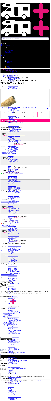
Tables (9, 290)
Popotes (9, 154)
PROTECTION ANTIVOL (13, 222)
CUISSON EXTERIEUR (13, 297)
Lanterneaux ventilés (12, 200)
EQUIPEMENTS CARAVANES (14, 246)
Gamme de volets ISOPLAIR (14, 187)
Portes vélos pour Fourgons (13, 212)
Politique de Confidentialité (8, 315)
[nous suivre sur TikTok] (6, 350)
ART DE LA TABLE (12, 148)
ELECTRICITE (11, 111)
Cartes (9, 167)
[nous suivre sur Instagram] (4, 350)
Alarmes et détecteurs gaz (13, 229)
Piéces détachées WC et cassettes (14, 353)
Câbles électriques (11, 118)
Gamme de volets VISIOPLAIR (14, 189)
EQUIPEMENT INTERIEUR (12, 121)
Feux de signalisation (12, 109)
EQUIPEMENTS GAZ (12, 321)
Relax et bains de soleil (12, 288)
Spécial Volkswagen (12, 391)
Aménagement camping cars (8, 323)
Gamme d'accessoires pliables (14, 142)
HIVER (9, 388)
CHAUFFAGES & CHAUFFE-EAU (15, 312)
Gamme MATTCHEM (12, 362)
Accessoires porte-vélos (12, 216)
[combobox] (25, 38)
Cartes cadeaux (11, 387)
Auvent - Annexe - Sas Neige (14, 271)
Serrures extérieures (12, 399)
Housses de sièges (11, 139)
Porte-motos (10, 218)
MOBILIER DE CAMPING (13, 283)
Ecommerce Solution (10, 352)
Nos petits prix (11, 384)
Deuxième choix (11, 390)
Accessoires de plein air (12, 278)
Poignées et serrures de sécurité (14, 223)
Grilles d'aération (11, 203)
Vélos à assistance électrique (13, 210)
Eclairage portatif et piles (13, 108)
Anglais (8, 65)
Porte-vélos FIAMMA (12, 213)
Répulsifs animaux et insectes (13, 236)
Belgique (8, 62)
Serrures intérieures (11, 395)
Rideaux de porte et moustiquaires (14, 140)
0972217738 (11, 45)
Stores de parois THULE (13, 258)
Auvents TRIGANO (12, 270)
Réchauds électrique (12, 307)
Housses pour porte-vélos (13, 217)
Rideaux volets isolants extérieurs (14, 193)
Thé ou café (10, 157)
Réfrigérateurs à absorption (13, 339)
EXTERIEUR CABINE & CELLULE (15, 173)
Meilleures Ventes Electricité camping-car (11, 325)
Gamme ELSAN (11, 364)
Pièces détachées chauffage (13, 319)
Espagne (8, 67)
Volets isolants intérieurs (12, 128)
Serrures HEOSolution (12, 224)
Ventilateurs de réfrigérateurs (13, 342)
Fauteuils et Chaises (12, 287)
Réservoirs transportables (13, 359)
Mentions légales (6, 314)
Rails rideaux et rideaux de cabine (14, 397)
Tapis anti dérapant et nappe (13, 161)
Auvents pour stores (12, 267)
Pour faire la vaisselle (12, 151)
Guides (9, 166)
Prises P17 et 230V (11, 116)
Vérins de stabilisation (12, 176)
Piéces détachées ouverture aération (15, 204)
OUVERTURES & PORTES (14, 197)
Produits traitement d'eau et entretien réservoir (17, 368)
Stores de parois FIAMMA (13, 257)
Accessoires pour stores (12, 266)
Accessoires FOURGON (13, 386)
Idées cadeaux (10, 389)
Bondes (9, 356)
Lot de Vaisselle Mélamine (13, 149)
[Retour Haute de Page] (0, 354)
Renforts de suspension (12, 180)
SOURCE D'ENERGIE (13, 86)
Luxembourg (9, 61)
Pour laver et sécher (12, 294)
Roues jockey (10, 251)
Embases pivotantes (12, 123)
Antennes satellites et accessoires (14, 78)
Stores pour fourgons (12, 259)
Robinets (9, 374)
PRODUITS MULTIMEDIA (14, 71)
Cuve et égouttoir (11, 308)
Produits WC (10, 366)
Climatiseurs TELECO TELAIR (14, 320)
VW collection (11, 171)
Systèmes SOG (11, 351)
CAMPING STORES (10, 254)
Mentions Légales (22, 352)
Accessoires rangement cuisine (14, 163)
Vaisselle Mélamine (12, 150)
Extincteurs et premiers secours (14, 244)
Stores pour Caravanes (12, 247)
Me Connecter (46, 370)
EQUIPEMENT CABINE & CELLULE (16, 122)
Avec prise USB (11, 112)
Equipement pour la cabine (13, 125)
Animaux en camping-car (13, 169)
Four (9, 309)
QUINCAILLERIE (10, 382)
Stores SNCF (10, 206)
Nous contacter (9, 50)
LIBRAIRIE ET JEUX (12, 164)
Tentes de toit (10, 284)
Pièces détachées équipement (13, 182)
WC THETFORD (11, 350)
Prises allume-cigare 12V (13, 113)
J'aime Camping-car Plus (13, 170)
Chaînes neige (10, 183)
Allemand (8, 66)
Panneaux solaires (11, 87)
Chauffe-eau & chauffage (13, 316)
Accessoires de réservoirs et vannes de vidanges (17, 360)
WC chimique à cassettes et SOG (14, 349)
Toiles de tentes (11, 286)
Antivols (9, 231)
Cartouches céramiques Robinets (14, 377)
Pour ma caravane (11, 248)
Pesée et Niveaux (11, 253)
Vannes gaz (10, 329)
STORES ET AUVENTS (13, 256)
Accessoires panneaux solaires (14, 88)
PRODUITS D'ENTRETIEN (14, 361)
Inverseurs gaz (11, 331)
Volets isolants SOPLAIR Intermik (15, 129)
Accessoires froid (11, 343)
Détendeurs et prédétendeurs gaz (14, 330)
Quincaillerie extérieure (12, 398)
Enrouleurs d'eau (11, 357)
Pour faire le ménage (12, 160)
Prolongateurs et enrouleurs (13, 117)
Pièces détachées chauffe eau (13, 317)
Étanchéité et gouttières (12, 198)
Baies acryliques (11, 207)
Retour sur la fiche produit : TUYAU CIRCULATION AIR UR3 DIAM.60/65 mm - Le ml (18, 107)
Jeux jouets (10, 168)
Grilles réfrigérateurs (12, 340)
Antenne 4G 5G (11, 72)
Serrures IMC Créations (12, 228)
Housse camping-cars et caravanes (14, 194)
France (7, 60)
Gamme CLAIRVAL (12, 186)
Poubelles (10, 162)
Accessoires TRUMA (12, 318)
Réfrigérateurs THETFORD (13, 337)
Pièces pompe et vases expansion (14, 381)
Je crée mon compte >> (6, 378)
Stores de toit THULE (12, 261)
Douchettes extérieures (12, 276)
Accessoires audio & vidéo (13, 85)
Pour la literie (10, 132)
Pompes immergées (12, 379)
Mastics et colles (11, 393)
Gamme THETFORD (12, 363)
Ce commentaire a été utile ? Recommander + (9, 153)
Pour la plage (10, 277)
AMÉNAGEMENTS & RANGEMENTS (16, 134)
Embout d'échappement (12, 179)
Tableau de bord (11, 137)
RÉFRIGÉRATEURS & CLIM (14, 333)
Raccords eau (10, 371)
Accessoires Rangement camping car (10, 328)
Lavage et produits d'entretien (14, 367)
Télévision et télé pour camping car (10, 324)
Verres (9, 158)
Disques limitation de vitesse (13, 238)
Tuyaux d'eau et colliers (12, 373)
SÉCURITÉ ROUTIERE (13, 237)
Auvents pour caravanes (12, 269)
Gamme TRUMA (11, 313)
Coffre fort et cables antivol (13, 233)
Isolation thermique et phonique (14, 136)
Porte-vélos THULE (12, 214)
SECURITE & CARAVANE (12, 221)
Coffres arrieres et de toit (13, 220)
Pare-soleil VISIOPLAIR (13, 130)
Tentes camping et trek (12, 296)
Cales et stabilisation (12, 174)
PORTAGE (10, 209)
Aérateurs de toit (11, 202)
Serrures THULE (11, 227)
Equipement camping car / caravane (10, 326)
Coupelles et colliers (12, 372)
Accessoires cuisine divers (13, 159)
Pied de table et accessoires (13, 147)
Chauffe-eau (10, 370)
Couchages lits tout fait (12, 133)
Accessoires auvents (12, 272)
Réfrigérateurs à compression (13, 334)
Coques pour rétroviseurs (13, 234)
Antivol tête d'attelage (12, 232)
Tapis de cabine (11, 138)
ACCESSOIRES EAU (12, 354)
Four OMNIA (10, 156)
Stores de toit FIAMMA (12, 260)
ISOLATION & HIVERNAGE (14, 184)
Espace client (5, 312)
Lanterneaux (10, 199)
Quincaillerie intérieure (12, 394)
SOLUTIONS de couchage (13, 131)
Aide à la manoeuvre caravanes (14, 249)
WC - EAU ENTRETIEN (11, 346)
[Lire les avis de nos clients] (25, 41)
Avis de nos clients (6, 316)
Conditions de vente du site (8, 310)
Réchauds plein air (11, 304)
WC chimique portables (12, 348)
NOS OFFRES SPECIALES (14, 383)
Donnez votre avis (20, 110)
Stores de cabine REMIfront (13, 126)
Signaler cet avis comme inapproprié (7, 152)
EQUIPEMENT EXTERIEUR (12, 172)
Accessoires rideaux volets (13, 141)
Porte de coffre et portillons (13, 208)
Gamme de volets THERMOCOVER (15, 188)
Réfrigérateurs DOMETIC (13, 336)
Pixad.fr (18, 352)
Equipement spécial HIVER (13, 196)
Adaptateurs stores (11, 262)
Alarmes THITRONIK (12, 230)
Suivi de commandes (7, 313)
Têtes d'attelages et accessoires (14, 252)
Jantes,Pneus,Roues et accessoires (14, 181)
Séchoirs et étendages (12, 280)
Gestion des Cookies (7, 317)
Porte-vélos (10, 211)
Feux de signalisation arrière (13, 110)
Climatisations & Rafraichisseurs (14, 341)
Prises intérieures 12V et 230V (14, 115)
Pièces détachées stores (12, 264)
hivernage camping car (7, 322)
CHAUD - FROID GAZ (10, 74)
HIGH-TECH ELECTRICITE (12, 70)
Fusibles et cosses (11, 119)
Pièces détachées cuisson (13, 311)
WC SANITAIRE (11, 347)
